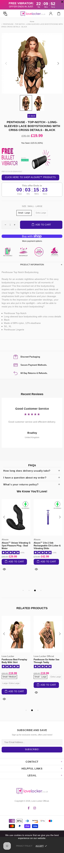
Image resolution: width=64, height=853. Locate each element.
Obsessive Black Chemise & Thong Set (16, 661)
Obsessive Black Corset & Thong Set (47, 661)
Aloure (5, 539)
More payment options (32, 241)
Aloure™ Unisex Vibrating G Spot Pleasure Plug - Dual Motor (16, 546)
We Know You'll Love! (32, 491)
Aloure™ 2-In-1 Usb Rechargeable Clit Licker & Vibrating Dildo (47, 546)
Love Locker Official (32, 13)
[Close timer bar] (62, 2)
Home (32, 21)
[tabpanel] (16, 539)
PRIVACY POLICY (24, 846)
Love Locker (8, 656)
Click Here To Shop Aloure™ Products (30, 177)
